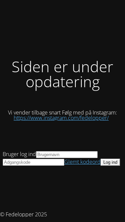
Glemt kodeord (82, 161)
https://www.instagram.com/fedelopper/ (61, 117)
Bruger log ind (19, 154)
